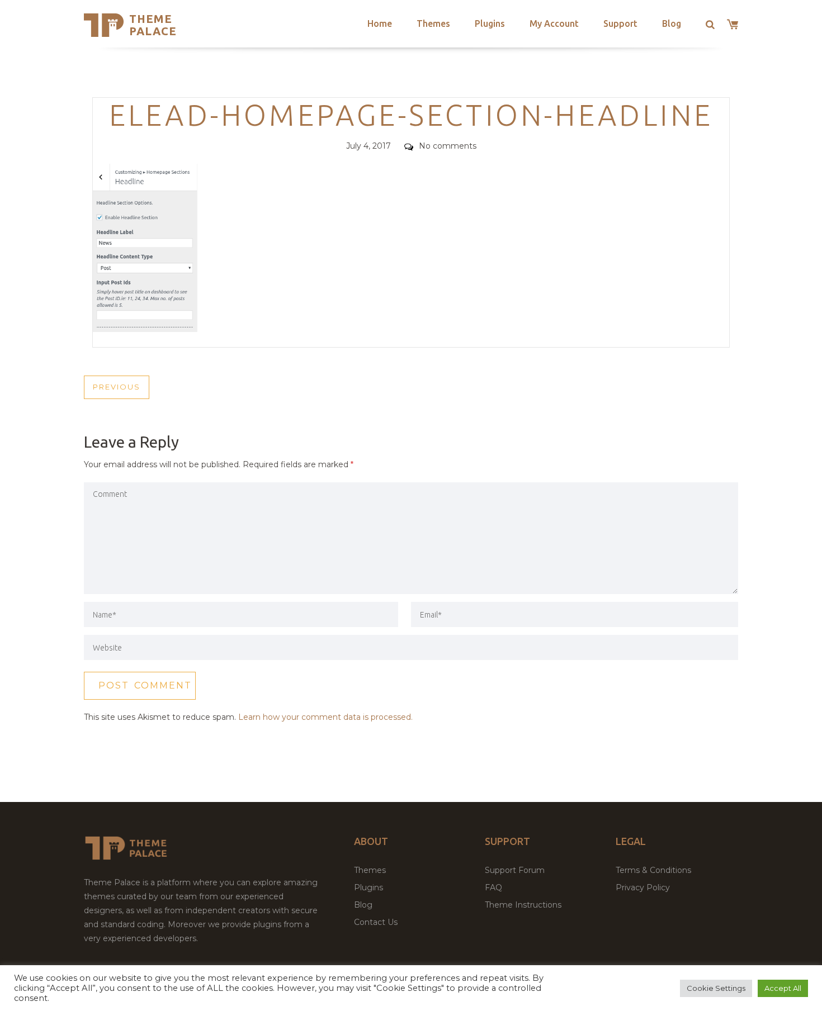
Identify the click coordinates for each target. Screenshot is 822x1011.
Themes (433, 23)
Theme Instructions (523, 905)
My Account (554, 23)
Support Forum (515, 870)
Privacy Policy (643, 887)
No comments (447, 146)
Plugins (490, 23)
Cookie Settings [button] (716, 988)
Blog (671, 23)
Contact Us (376, 922)
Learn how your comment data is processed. (325, 717)
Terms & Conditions (653, 870)
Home (379, 23)
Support (620, 23)
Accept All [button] (782, 988)
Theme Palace (153, 24)
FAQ (493, 887)
